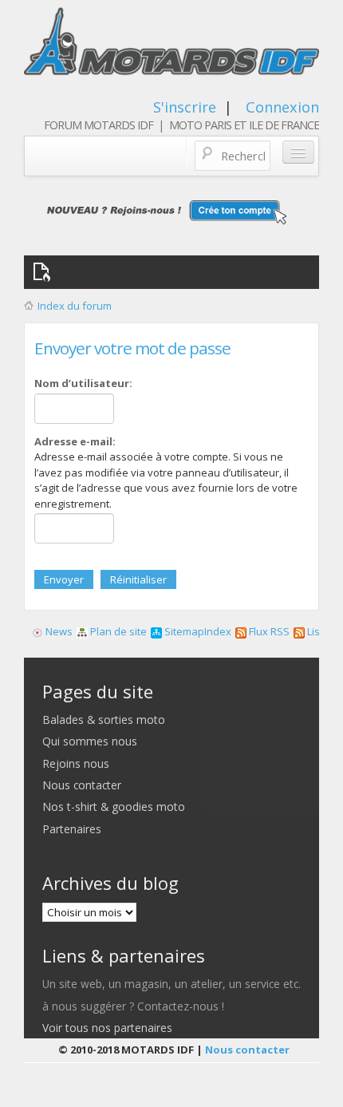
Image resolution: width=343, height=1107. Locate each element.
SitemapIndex (196, 631)
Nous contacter (81, 785)
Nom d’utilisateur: (83, 383)
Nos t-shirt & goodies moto (113, 806)
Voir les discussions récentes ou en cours (45, 272)
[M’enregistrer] (171, 211)
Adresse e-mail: (75, 441)
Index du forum (74, 305)
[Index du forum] (172, 46)
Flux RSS (268, 631)
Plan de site (117, 631)
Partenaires (71, 828)
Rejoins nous (75, 763)
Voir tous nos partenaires (107, 1027)
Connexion (282, 107)
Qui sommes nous (89, 741)
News (58, 631)
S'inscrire (184, 107)
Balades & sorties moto (103, 719)
